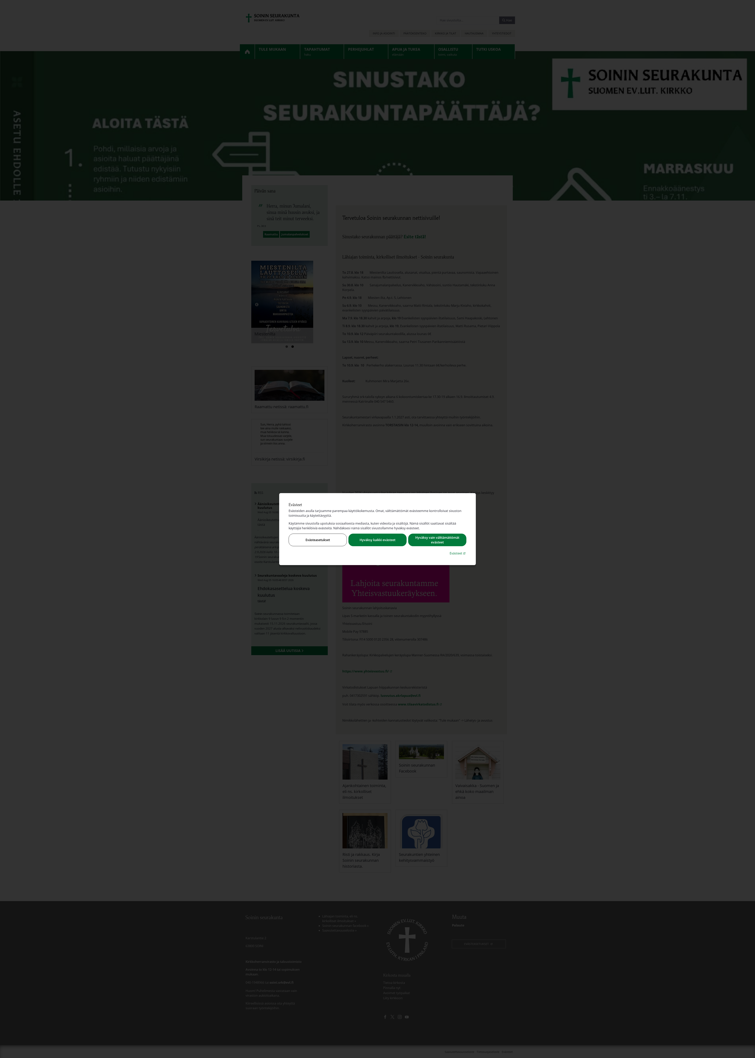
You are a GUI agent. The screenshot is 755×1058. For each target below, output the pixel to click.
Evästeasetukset (318, 540)
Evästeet (458, 553)
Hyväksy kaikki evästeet (377, 540)
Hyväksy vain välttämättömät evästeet (437, 539)
